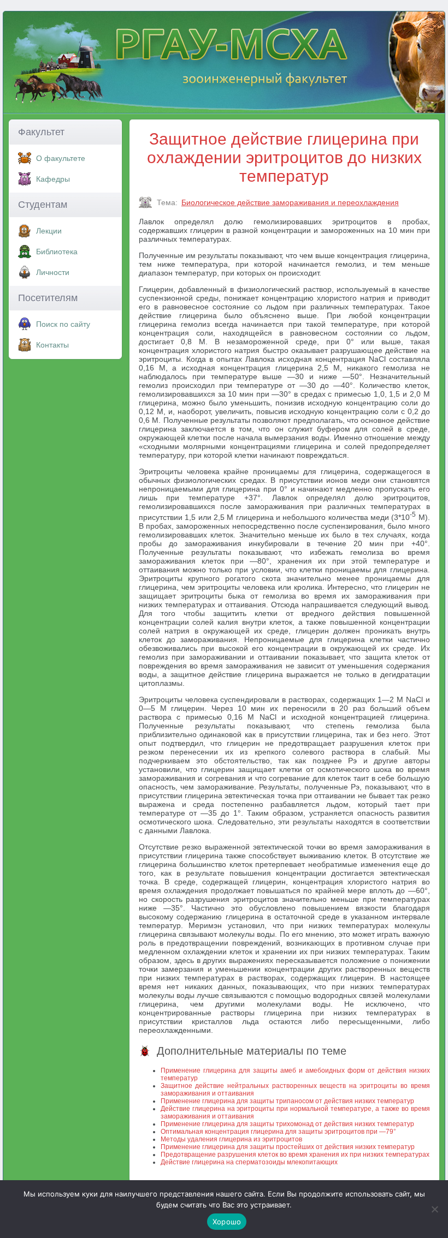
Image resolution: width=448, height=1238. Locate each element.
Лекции (49, 230)
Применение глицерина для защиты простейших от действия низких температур (288, 1147)
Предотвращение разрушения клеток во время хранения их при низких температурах (295, 1154)
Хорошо (227, 1221)
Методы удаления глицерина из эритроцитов (231, 1139)
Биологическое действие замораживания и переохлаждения (290, 202)
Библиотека (57, 251)
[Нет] (434, 1209)
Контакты (52, 344)
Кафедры (53, 179)
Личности (52, 272)
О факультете (60, 158)
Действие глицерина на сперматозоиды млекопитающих (249, 1162)
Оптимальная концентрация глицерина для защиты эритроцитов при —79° (278, 1131)
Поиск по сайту (63, 324)
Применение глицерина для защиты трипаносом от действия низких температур (287, 1101)
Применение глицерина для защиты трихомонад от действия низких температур (287, 1124)
